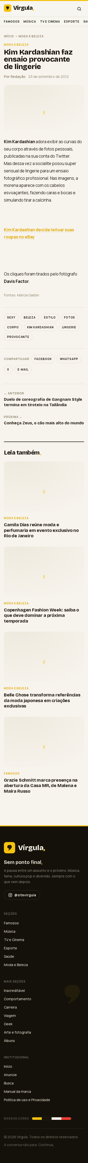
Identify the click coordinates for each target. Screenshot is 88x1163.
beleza (30, 317)
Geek (8, 1024)
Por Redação (14, 76)
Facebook (43, 359)
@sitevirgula (25, 895)
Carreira (10, 1007)
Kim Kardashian (40, 327)
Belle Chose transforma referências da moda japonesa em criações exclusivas (42, 700)
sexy (11, 317)
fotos (69, 317)
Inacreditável (14, 990)
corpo (13, 327)
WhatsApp (69, 359)
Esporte (71, 21)
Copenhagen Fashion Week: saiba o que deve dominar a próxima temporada (41, 615)
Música (29, 21)
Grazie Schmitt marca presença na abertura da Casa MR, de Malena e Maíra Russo (40, 785)
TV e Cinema (50, 21)
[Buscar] (79, 9)
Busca (9, 1083)
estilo (50, 317)
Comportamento (17, 999)
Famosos (12, 21)
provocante (18, 337)
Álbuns (9, 1040)
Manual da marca (17, 1091)
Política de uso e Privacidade (27, 1099)
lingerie (69, 327)
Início (9, 36)
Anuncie (10, 1074)
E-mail (23, 369)
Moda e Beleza (31, 36)
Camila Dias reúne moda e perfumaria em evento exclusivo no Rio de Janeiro (41, 530)
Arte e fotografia (17, 1032)
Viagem (10, 1015)
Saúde (9, 956)
